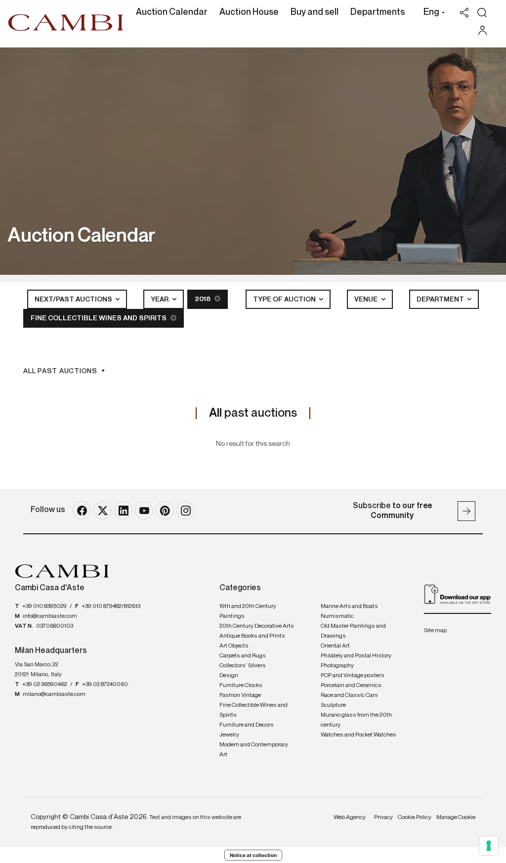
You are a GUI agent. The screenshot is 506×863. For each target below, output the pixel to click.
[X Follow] (102, 510)
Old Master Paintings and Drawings (353, 631)
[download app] (457, 594)
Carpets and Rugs (242, 656)
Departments (377, 12)
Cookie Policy (414, 817)
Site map (435, 631)
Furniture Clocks (240, 686)
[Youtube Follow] (144, 510)
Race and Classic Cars (349, 695)
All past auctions (60, 371)
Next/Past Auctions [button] (74, 299)
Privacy (383, 817)
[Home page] (66, 22)
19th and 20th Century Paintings (247, 611)
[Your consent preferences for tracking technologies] (488, 845)
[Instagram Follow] (185, 510)
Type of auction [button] (285, 299)
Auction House (249, 12)
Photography (337, 666)
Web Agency (350, 817)
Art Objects (234, 646)
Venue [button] (366, 299)
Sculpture (333, 705)
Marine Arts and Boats (349, 606)
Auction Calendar (172, 12)
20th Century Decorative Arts (256, 626)
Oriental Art (335, 646)
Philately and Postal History (356, 656)
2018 (203, 299)
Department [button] (441, 299)
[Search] (482, 12)
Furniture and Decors (246, 725)
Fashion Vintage (240, 695)
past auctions (253, 413)
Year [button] (160, 299)
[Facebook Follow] (82, 510)
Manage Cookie (455, 817)
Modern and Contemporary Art (253, 750)
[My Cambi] (485, 30)
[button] (431, 13)
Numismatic (337, 616)
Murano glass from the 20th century (356, 720)
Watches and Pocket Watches (358, 735)
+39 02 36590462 (44, 685)
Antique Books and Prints (252, 636)
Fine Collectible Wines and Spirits (99, 318)
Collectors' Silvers (242, 666)
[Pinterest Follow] (165, 510)
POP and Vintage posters (352, 676)
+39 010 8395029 (44, 606)
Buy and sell (314, 12)
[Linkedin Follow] (123, 510)
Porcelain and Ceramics (351, 686)
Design (228, 676)
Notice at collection (253, 855)
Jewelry (229, 735)
